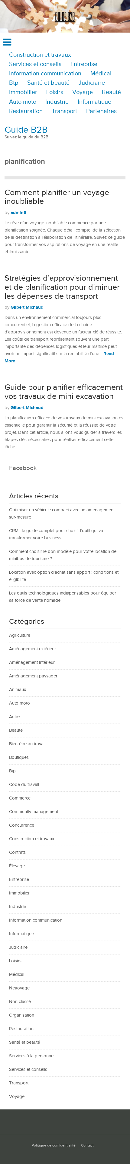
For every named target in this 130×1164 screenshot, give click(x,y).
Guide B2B (26, 130)
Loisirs (54, 92)
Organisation (21, 1015)
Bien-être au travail (27, 743)
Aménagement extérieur (32, 648)
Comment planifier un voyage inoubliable (57, 197)
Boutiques (19, 757)
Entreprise (83, 64)
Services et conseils (35, 64)
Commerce (20, 798)
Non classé (20, 1001)
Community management (33, 811)
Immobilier (23, 92)
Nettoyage (19, 988)
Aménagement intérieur (32, 662)
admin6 (18, 213)
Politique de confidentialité (54, 1145)
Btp (13, 83)
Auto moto (22, 102)
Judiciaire (92, 83)
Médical (101, 73)
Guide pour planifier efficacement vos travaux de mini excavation (64, 392)
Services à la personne (31, 1055)
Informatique (94, 102)
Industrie (57, 102)
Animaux (17, 689)
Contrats (17, 852)
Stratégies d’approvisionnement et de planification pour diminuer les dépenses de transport (62, 287)
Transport (64, 111)
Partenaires (101, 111)
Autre (14, 716)
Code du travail (24, 784)
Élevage (17, 866)
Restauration (26, 111)
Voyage (82, 92)
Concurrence (21, 825)
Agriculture (19, 635)
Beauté (111, 92)
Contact (87, 1145)
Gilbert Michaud (27, 307)
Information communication (45, 73)
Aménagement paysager (33, 676)
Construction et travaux (40, 55)
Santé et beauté (48, 83)
